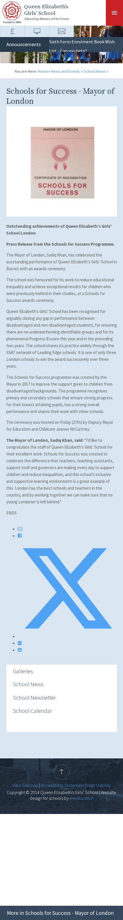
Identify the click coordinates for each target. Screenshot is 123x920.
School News (95, 71)
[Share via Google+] (20, 643)
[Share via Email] (20, 529)
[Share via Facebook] (20, 535)
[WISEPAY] (12, 31)
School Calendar (32, 710)
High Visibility (99, 785)
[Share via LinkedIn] (20, 650)
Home (43, 71)
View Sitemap (25, 785)
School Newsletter (34, 697)
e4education (81, 798)
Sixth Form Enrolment (71, 41)
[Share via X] (67, 636)
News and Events (65, 71)
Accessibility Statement (63, 785)
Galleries (23, 671)
